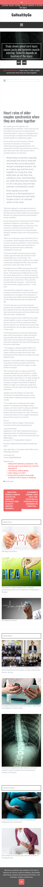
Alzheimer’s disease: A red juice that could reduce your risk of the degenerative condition (31, 499)
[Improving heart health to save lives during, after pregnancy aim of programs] (21, 805)
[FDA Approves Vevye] (21, 608)
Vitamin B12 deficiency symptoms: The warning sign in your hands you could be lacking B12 (23, 466)
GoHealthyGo (21, 14)
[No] (40, 877)
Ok (21, 882)
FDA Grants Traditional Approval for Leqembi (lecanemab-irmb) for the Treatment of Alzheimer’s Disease (20, 589)
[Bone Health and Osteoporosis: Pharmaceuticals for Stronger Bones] (21, 841)
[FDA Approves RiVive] (21, 538)
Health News (13, 70)
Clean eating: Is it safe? (17, 473)
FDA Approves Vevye (9, 620)
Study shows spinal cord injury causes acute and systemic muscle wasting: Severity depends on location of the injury (21, 51)
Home (5, 70)
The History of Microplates (18, 471)
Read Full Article (15, 457)
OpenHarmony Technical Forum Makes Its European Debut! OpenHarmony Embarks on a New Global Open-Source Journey (21, 670)
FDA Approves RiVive (9, 551)
